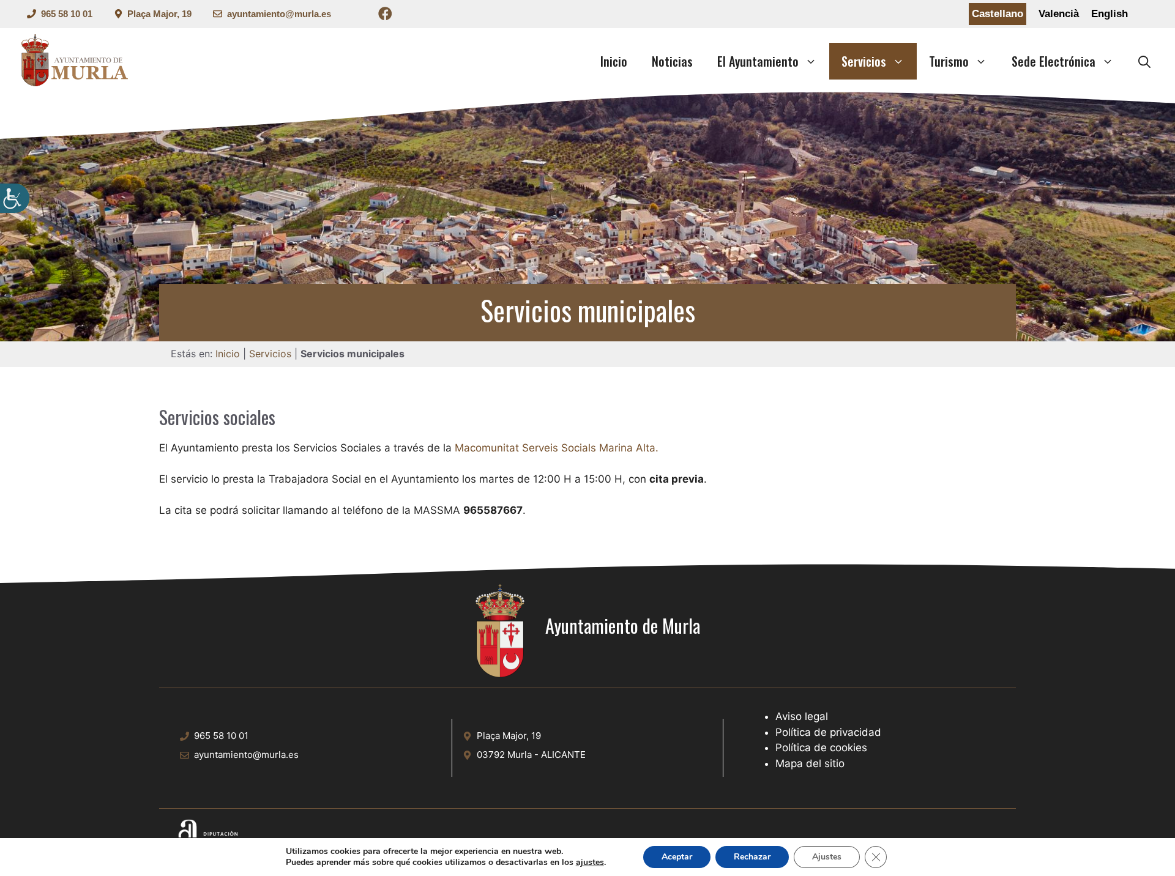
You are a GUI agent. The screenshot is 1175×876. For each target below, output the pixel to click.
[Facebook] (385, 15)
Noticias (672, 61)
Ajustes (826, 857)
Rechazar (752, 857)
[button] (1144, 61)
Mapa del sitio (810, 763)
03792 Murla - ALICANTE (531, 754)
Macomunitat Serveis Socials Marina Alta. (556, 448)
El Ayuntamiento (758, 61)
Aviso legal (801, 716)
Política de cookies (821, 747)
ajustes (590, 862)
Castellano (997, 14)
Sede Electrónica (1053, 61)
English (1109, 14)
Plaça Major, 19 (159, 14)
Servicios (863, 61)
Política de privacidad (828, 732)
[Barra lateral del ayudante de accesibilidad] (14, 198)
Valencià (1059, 14)
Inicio (613, 61)
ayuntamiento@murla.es (279, 14)
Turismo (949, 61)
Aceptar (677, 857)
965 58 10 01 (66, 14)
